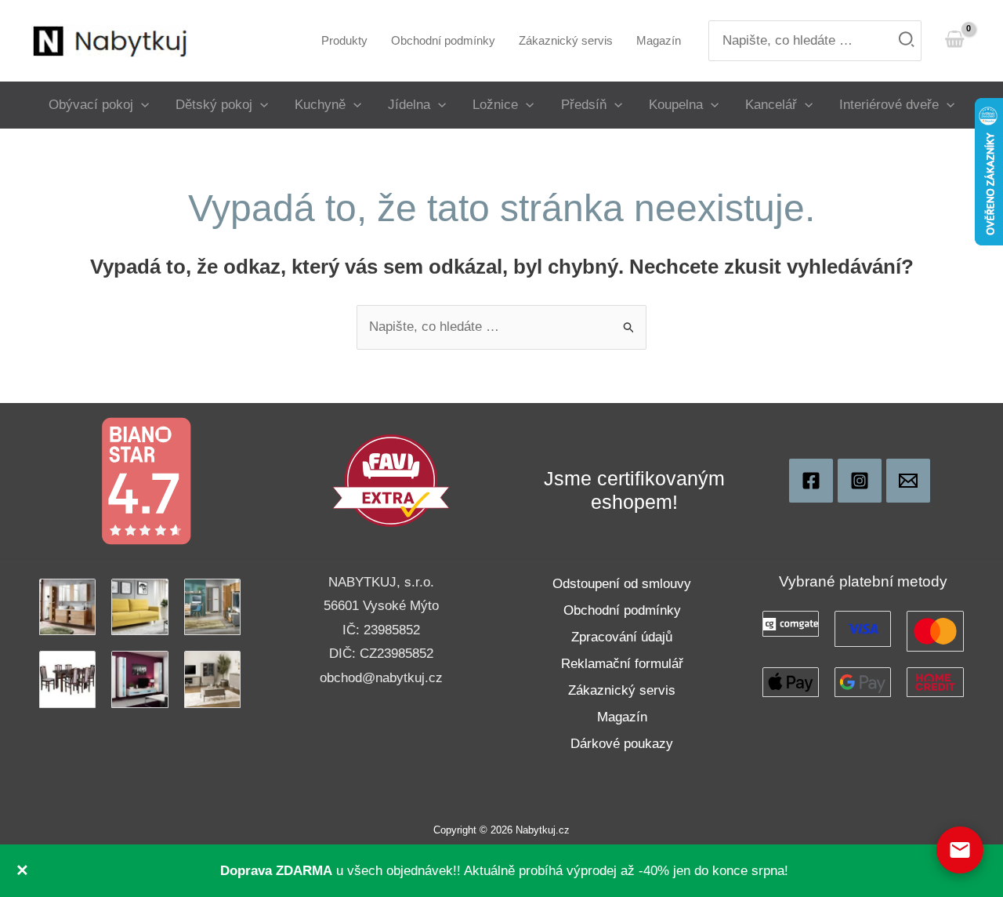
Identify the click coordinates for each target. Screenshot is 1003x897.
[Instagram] (860, 481)
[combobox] (815, 41)
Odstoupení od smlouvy (621, 583)
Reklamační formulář (622, 663)
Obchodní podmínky (622, 610)
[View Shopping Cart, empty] (954, 40)
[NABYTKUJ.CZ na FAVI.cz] (391, 480)
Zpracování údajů (621, 637)
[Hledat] (907, 41)
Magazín (622, 717)
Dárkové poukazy (621, 743)
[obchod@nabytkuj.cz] (908, 481)
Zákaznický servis (621, 690)
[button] (141, 104)
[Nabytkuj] (811, 481)
